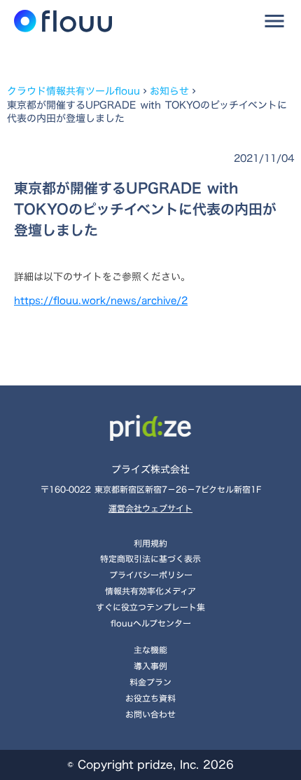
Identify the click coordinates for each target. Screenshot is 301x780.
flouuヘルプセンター (151, 623)
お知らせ (169, 91)
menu (274, 21)
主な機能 (150, 649)
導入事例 (150, 665)
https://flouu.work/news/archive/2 (101, 300)
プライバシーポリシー (150, 574)
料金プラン (151, 682)
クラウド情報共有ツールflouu (73, 91)
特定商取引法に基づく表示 (150, 558)
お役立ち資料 (150, 698)
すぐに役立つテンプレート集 (150, 607)
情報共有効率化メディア (150, 590)
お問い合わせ (150, 714)
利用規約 (150, 543)
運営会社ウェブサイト (150, 508)
